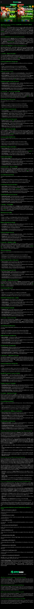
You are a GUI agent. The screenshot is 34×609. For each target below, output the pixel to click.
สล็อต (13, 120)
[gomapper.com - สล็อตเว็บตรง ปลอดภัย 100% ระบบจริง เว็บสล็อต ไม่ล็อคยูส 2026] (17, 2)
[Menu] (1, 2)
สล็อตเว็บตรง (5, 27)
